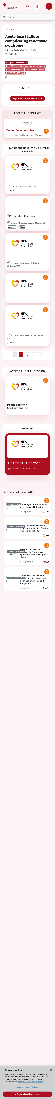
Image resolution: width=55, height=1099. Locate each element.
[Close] (51, 1070)
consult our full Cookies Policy (30, 1082)
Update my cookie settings (27, 1087)
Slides (22, 227)
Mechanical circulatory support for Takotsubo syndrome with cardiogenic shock (34, 553)
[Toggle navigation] (49, 6)
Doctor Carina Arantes (20, 130)
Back (11, 29)
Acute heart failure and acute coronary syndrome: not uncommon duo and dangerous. (33, 579)
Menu (11, 17)
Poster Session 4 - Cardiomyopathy (18, 406)
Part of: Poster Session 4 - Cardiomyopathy (25, 66)
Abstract (12, 190)
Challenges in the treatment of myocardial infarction (34, 505)
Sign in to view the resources (27, 98)
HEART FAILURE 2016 (24, 463)
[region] (27, 1082)
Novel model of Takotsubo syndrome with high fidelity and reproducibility (34, 528)
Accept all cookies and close (28, 1094)
